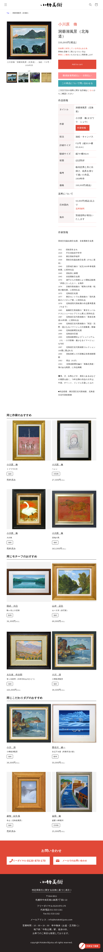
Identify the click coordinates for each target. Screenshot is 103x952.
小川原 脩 (67, 24)
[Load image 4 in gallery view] (46, 77)
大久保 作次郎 (14, 674)
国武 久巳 (12, 606)
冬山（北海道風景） (15, 820)
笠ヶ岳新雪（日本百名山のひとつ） (21, 679)
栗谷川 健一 (58, 747)
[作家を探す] (89, 946)
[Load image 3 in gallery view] (35, 77)
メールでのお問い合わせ (74, 860)
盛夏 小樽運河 (57, 820)
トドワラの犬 (12, 469)
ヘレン (55, 469)
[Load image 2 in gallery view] (23, 77)
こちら (90, 90)
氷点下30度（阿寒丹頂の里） (64, 752)
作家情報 (81, 127)
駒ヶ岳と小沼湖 (13, 610)
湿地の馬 (55, 538)
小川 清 (56, 674)
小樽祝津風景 (57, 679)
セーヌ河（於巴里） (60, 610)
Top (8, 13)
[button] (6, 5)
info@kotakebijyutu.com (60, 919)
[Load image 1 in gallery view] (12, 77)
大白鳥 (9, 538)
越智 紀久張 (13, 816)
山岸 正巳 (57, 606)
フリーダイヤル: (28, 860)
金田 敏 (56, 816)
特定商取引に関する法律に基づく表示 (51, 890)
